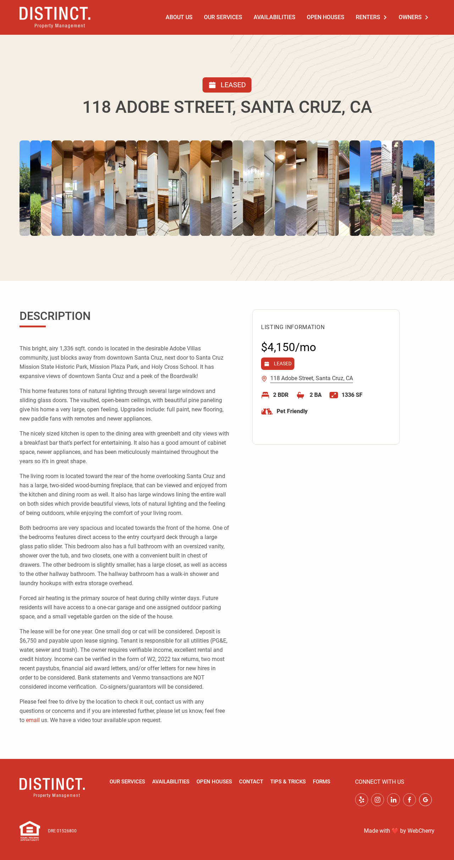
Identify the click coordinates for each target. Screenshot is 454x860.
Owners (410, 17)
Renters (368, 17)
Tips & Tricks (288, 781)
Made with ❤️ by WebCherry (399, 830)
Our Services (223, 17)
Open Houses (325, 17)
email (33, 720)
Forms (321, 781)
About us (179, 17)
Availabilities (274, 17)
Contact (251, 781)
